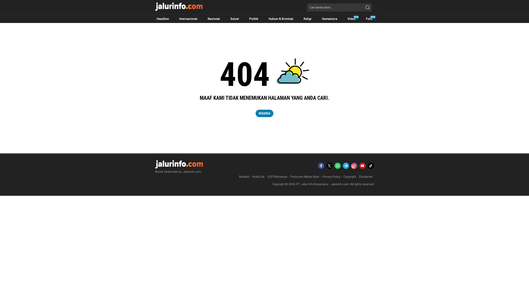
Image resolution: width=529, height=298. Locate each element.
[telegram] (346, 166)
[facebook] (321, 166)
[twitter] (329, 166)
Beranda (264, 113)
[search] (367, 7)
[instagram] (354, 166)
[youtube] (362, 166)
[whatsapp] (338, 166)
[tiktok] (371, 166)
